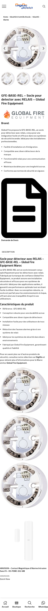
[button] (4, 48)
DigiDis (39, 357)
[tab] (8, 251)
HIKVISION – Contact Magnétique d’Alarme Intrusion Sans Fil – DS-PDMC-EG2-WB (23, 570)
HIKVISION (4, 576)
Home (5, 16)
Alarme (6, 19)
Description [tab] (8, 252)
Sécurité (36, 16)
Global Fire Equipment (17, 363)
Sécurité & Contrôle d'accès (20, 16)
